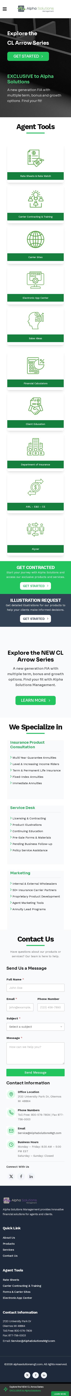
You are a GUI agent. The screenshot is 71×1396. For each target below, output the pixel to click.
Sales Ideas (35, 338)
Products (8, 1243)
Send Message (35, 1072)
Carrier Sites (35, 257)
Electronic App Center (35, 298)
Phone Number (48, 999)
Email (12, 999)
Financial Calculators (36, 383)
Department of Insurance (35, 464)
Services (8, 1249)
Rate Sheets (11, 1279)
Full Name (15, 979)
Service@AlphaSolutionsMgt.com (39, 1133)
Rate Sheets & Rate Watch (35, 176)
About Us (9, 1237)
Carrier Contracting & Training (36, 216)
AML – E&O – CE (35, 506)
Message (14, 1038)
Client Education (35, 424)
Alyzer (35, 549)
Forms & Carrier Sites (16, 1292)
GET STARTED (26, 56)
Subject (14, 1018)
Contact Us (10, 1255)
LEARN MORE (33, 700)
